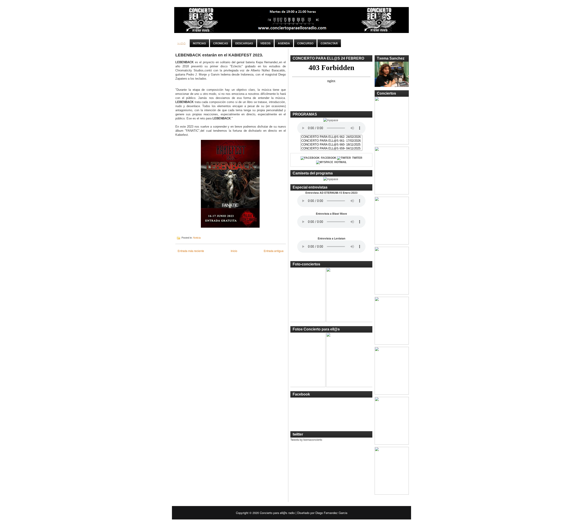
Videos (265, 43)
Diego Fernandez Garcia (331, 513)
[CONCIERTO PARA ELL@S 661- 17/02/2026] (331, 141)
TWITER (357, 157)
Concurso (305, 43)
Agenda (284, 43)
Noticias (199, 43)
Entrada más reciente (191, 251)
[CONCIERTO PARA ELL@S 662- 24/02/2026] (331, 137)
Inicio (181, 43)
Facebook (328, 157)
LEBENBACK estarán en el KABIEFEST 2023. (219, 55)
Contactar (329, 43)
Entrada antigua (274, 251)
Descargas (244, 43)
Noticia (197, 237)
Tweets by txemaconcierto (306, 439)
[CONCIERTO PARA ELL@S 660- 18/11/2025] (331, 145)
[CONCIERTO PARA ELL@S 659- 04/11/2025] (331, 149)
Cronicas (220, 43)
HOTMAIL (340, 162)
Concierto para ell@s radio (277, 513)
